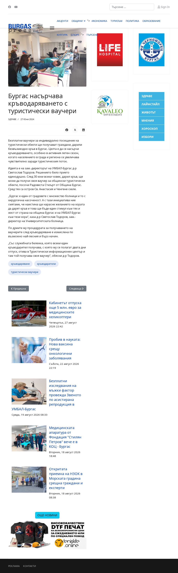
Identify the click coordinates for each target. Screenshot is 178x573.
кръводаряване (20, 263)
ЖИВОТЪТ (148, 112)
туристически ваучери (24, 272)
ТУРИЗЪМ (116, 21)
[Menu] (52, 28)
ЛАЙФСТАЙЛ (150, 104)
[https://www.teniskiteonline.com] (47, 534)
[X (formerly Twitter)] (75, 130)
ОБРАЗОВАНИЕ (151, 21)
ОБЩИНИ (77, 21)
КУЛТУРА (62, 34)
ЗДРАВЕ (12, 119)
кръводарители (46, 263)
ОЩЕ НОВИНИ (47, 515)
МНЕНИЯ (147, 120)
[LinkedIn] (83, 130)
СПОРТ (75, 34)
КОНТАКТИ (29, 566)
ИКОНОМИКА (99, 21)
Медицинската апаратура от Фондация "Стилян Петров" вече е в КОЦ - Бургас (65, 437)
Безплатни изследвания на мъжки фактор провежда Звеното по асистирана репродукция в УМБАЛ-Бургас (46, 395)
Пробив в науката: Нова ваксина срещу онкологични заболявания (64, 348)
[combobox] (132, 7)
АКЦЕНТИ (62, 21)
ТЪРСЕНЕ (92, 34)
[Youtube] (16, 7)
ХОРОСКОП (149, 129)
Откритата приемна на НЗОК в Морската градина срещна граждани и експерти (66, 478)
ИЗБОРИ (147, 137)
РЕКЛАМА (14, 566)
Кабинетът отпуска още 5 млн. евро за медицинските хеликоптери (65, 309)
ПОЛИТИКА (132, 21)
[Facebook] (9, 7)
